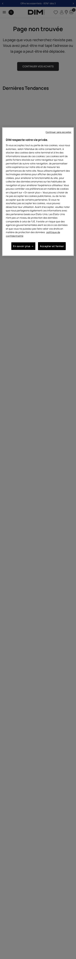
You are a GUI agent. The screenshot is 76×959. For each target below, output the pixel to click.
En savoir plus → (23, 246)
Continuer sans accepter (58, 132)
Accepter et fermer (52, 246)
